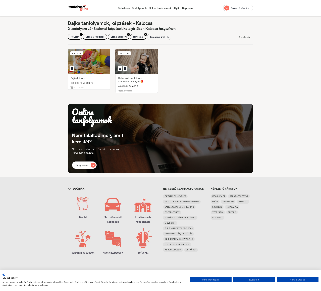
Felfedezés (124, 8)
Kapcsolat (187, 8)
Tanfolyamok (139, 8)
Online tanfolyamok (160, 8)
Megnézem (82, 165)
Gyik (176, 8)
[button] (76, 53)
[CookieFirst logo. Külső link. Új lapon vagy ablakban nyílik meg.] (4, 274)
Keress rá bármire (240, 8)
